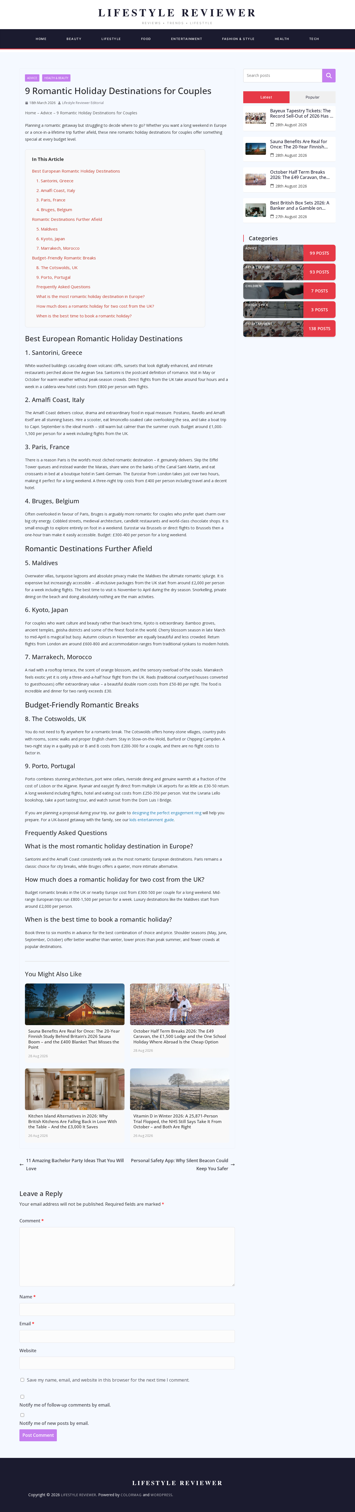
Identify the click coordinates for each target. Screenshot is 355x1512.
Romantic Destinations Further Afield (67, 219)
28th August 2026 (291, 124)
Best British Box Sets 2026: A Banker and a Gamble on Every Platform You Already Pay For (299, 205)
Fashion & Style (238, 39)
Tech (314, 39)
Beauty (74, 39)
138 (320, 328)
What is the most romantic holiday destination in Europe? (90, 296)
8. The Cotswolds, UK (57, 267)
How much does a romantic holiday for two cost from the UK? (95, 306)
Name (27, 1297)
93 (319, 272)
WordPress (161, 1495)
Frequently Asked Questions (63, 286)
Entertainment (186, 39)
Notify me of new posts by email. (54, 1423)
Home (41, 39)
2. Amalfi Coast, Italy (55, 190)
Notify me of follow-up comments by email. (65, 1405)
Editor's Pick (256, 305)
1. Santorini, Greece (54, 180)
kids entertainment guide (152, 819)
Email (26, 1324)
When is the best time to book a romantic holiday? (84, 315)
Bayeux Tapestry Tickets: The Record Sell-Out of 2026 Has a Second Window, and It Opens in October (301, 113)
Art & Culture (257, 267)
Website (27, 1350)
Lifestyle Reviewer (78, 1495)
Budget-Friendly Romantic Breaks (64, 258)
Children (253, 286)
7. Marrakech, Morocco (58, 248)
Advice (32, 78)
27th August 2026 (291, 216)
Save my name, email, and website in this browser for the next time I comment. (108, 1380)
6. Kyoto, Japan (50, 238)
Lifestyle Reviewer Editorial (83, 102)
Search (329, 75)
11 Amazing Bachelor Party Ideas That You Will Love (75, 1164)
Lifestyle (111, 39)
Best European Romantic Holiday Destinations (76, 171)
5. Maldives (47, 229)
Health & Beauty (56, 78)
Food (146, 39)
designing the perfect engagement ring (166, 812)
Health (282, 39)
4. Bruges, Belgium (54, 209)
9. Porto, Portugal (53, 277)
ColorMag (131, 1495)
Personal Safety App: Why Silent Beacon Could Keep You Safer (179, 1164)
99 (319, 253)
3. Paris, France (50, 200)
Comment (31, 1221)
